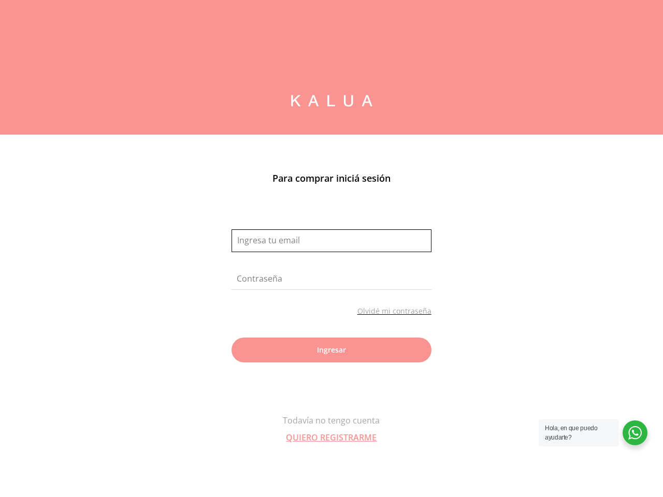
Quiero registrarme (331, 437)
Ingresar (331, 350)
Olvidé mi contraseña (394, 311)
